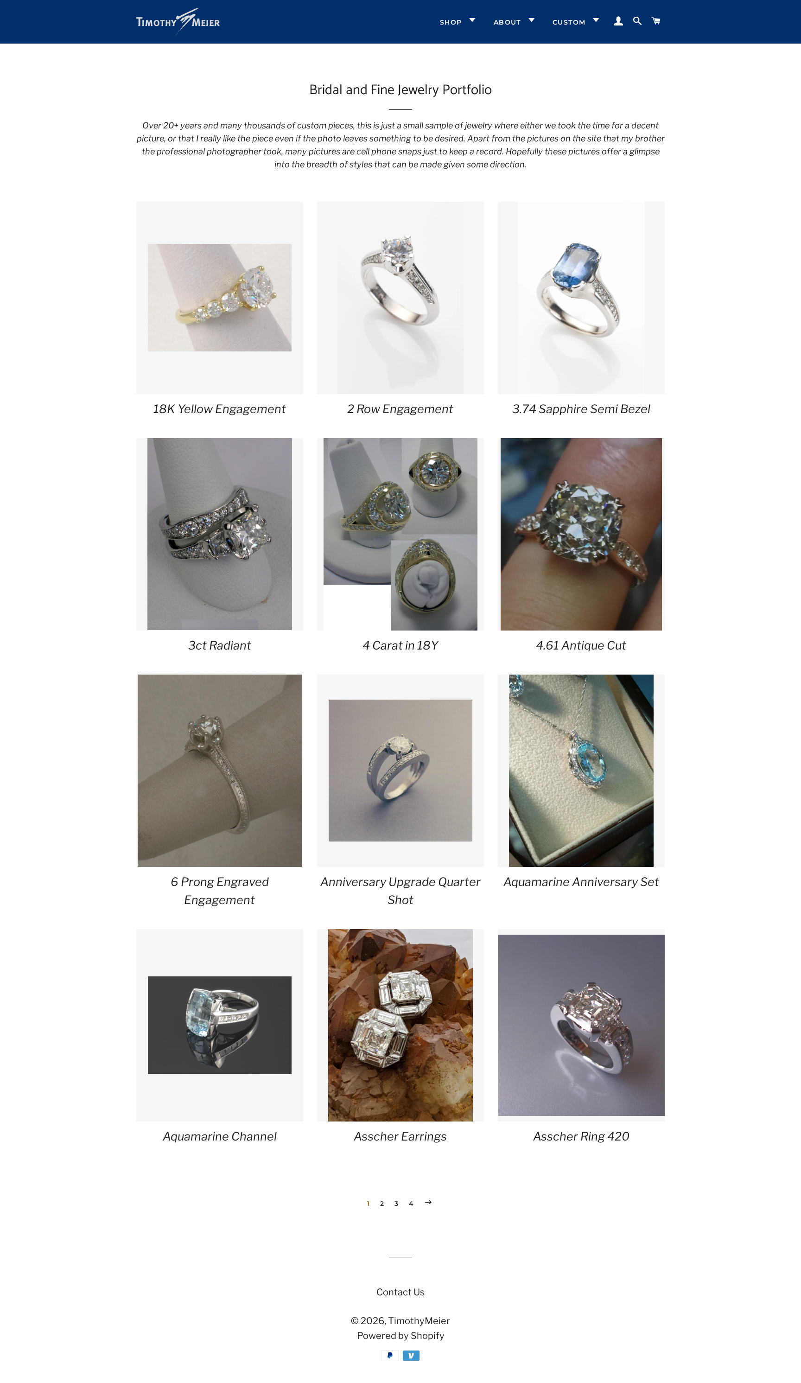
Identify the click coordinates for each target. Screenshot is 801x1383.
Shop (452, 22)
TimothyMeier (419, 1320)
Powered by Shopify (401, 1335)
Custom (570, 22)
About (508, 22)
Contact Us (400, 1292)
